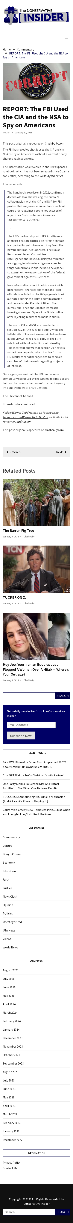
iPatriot (6, 132)
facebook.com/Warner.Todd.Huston (25, 417)
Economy (9, 862)
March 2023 (10, 1114)
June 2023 (9, 1089)
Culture (7, 845)
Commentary (11, 837)
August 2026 (10, 970)
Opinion (8, 905)
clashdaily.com (54, 430)
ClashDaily (29, 536)
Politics (8, 913)
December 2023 (12, 1038)
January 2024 (11, 1029)
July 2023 (9, 1080)
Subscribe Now (21, 736)
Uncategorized (12, 922)
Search (63, 696)
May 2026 (8, 995)
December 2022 (12, 1140)
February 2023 (12, 1123)
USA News (9, 930)
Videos (7, 939)
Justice (7, 888)
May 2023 (8, 1097)
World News (10, 947)
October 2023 (11, 1055)
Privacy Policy (11, 1162)
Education (9, 871)
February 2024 (12, 1021)
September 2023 (13, 1063)
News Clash (10, 896)
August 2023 (10, 1072)
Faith (6, 879)
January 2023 (11, 1131)
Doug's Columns (13, 854)
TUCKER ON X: (14, 597)
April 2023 (9, 1106)
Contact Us (10, 1168)
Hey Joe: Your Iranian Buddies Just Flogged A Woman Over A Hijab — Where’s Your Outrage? (36, 669)
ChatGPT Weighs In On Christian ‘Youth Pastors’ (33, 775)
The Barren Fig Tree (18, 530)
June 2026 (9, 987)
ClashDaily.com (54, 143)
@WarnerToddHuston (17, 421)
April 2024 (9, 1004)
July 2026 (9, 978)
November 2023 (13, 1046)
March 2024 (10, 1012)
